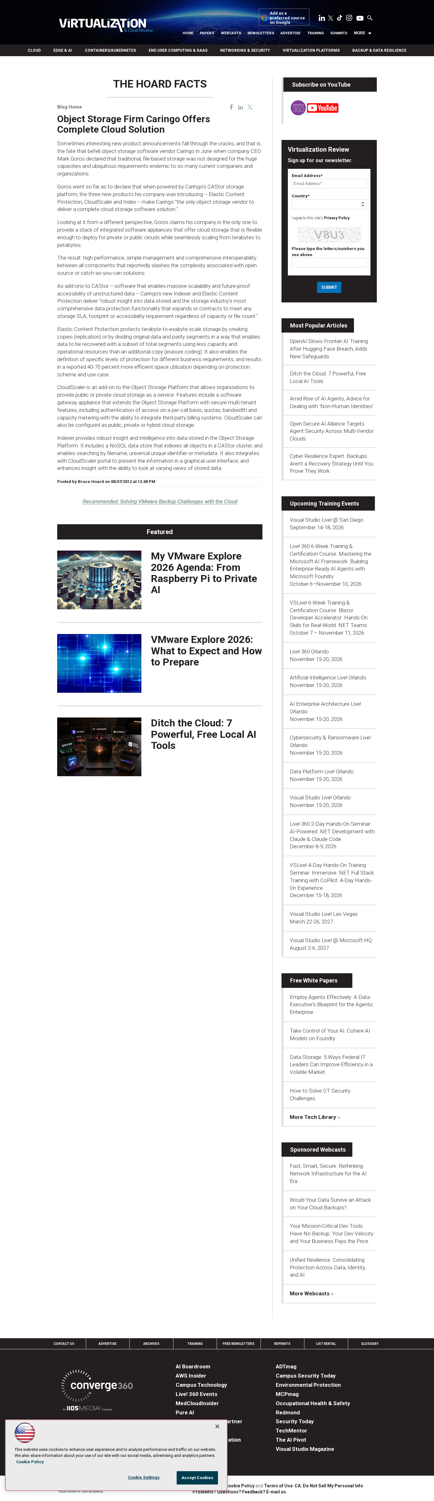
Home (188, 33)
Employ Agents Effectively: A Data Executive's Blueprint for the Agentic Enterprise (331, 1004)
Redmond (288, 1412)
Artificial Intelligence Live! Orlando (328, 677)
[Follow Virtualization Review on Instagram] (349, 19)
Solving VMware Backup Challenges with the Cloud (160, 501)
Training (315, 33)
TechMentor (291, 1430)
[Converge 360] (97, 1387)
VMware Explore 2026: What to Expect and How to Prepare (206, 650)
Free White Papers (313, 980)
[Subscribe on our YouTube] (310, 113)
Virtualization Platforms (311, 50)
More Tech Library (313, 1117)
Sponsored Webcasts (318, 1149)
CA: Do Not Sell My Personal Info (329, 1485)
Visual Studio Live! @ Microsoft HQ (331, 940)
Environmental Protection (308, 1385)
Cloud (34, 50)
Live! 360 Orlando (309, 651)
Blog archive (72, 74)
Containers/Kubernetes (110, 50)
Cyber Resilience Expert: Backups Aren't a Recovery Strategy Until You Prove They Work (331, 463)
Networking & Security (245, 50)
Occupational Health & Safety (313, 1403)
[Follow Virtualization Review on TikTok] (339, 19)
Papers (207, 33)
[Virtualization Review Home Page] (105, 26)
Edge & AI (62, 50)
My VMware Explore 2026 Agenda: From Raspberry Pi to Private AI (204, 573)
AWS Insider (191, 1375)
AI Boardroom (193, 1366)
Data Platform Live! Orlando (322, 771)
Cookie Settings (144, 1477)
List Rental (326, 1344)
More (359, 33)
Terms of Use (278, 1485)
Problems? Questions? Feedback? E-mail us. (240, 1491)
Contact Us (64, 1344)
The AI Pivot (291, 1440)
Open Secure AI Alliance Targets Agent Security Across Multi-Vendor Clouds (332, 431)
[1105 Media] (87, 1409)
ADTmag (286, 1366)
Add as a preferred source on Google (287, 18)
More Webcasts (309, 1293)
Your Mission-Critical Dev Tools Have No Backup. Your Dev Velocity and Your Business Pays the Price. (331, 1233)
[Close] (217, 1426)
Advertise (291, 33)
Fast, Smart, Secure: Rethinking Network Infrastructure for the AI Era (328, 1173)
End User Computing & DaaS (178, 50)
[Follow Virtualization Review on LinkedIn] (322, 19)
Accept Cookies (197, 1477)
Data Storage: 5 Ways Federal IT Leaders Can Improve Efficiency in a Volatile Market (331, 1064)
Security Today (295, 1421)
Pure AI (185, 1412)
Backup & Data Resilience (379, 50)
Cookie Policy (239, 1485)
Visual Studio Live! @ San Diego (326, 520)
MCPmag (287, 1394)
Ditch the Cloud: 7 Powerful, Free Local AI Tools (203, 734)
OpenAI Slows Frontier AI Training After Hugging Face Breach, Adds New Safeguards (329, 349)
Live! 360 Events (196, 1394)
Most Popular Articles (318, 325)
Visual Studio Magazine (305, 1449)
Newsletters (261, 33)
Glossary (369, 1344)
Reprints (282, 1344)
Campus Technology (201, 1385)
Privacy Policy (336, 218)
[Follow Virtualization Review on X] (330, 19)
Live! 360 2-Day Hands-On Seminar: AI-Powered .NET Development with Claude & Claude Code (332, 831)
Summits (338, 33)
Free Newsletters (238, 1344)
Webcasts (231, 33)
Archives (151, 1344)
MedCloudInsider (197, 1403)
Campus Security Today (306, 1375)
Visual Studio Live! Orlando (320, 797)
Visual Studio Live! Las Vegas (324, 914)
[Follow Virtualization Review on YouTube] (359, 19)
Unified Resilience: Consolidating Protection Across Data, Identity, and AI (328, 1267)
